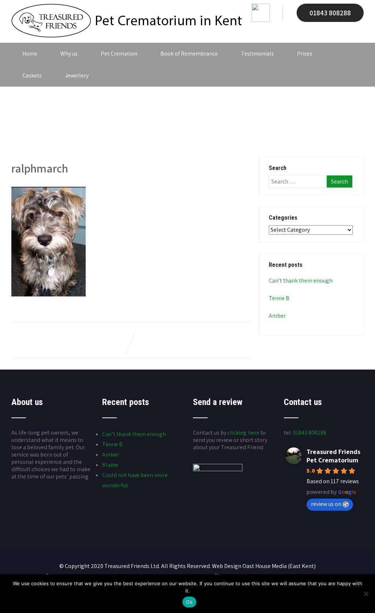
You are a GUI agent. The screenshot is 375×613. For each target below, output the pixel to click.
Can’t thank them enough (301, 280)
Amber (277, 315)
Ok (189, 602)
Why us (69, 53)
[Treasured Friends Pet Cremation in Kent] (126, 35)
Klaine (110, 465)
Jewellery (77, 75)
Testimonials (257, 53)
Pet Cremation (119, 53)
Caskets (32, 75)
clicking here (243, 432)
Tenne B (279, 298)
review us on (326, 504)
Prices (304, 53)
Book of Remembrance (189, 53)
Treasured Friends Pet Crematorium (333, 455)
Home (29, 53)
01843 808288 (330, 12)
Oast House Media (264, 566)
